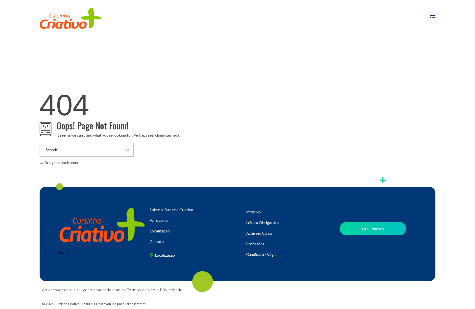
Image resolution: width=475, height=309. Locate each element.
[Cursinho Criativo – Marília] (102, 225)
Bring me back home (61, 162)
